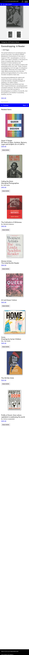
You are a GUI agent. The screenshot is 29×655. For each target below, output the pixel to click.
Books (17, 42)
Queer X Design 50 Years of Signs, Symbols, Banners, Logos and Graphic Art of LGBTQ (14, 144)
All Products (11, 42)
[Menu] (26, 1)
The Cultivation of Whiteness (11, 224)
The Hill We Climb (7, 379)
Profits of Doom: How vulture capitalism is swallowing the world (13, 418)
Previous (5, 105)
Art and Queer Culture (9, 301)
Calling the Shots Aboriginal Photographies (10, 184)
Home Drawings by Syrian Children (11, 340)
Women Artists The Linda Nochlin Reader (10, 263)
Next (24, 105)
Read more (5, 150)
